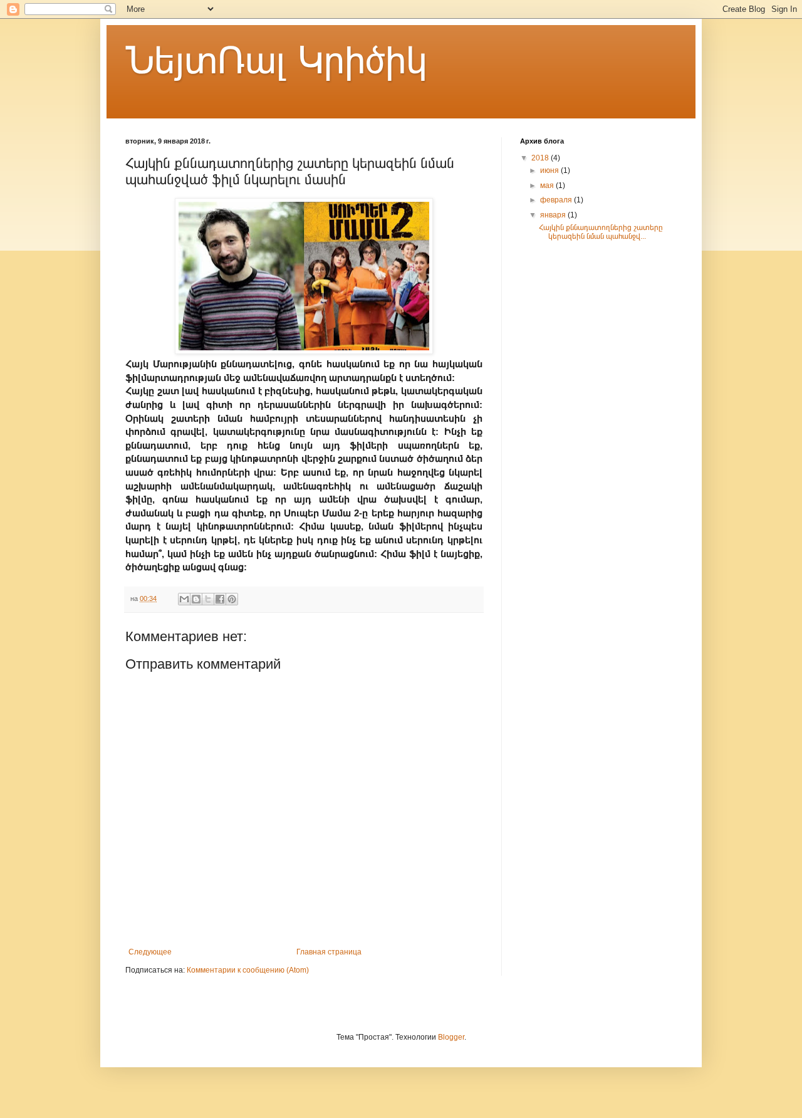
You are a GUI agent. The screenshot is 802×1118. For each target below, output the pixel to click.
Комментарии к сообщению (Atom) (248, 970)
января (554, 215)
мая (548, 185)
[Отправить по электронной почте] (184, 599)
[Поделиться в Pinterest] (232, 599)
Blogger (451, 1037)
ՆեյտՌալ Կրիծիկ (276, 60)
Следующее (150, 952)
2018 (541, 158)
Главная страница (329, 952)
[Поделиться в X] (208, 599)
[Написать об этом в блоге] (196, 599)
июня (550, 170)
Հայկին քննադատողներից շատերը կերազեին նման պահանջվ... (601, 232)
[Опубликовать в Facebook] (220, 599)
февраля (557, 200)
